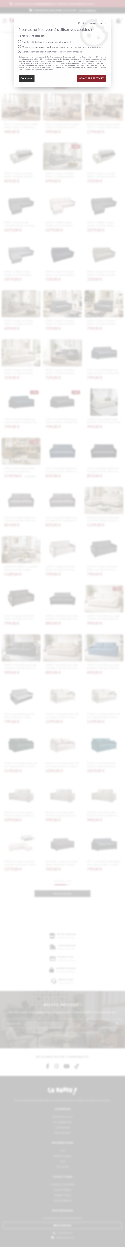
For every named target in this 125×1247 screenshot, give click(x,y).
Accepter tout (93, 78)
